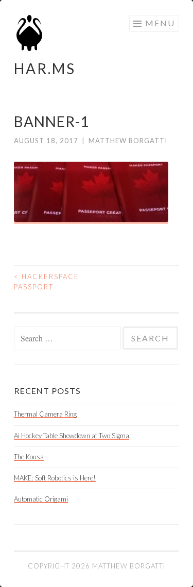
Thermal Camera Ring (45, 414)
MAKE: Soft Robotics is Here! (55, 478)
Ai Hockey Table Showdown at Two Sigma (71, 435)
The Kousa (29, 457)
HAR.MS (45, 68)
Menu (160, 23)
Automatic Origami (41, 499)
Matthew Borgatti (128, 140)
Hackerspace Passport (46, 281)
